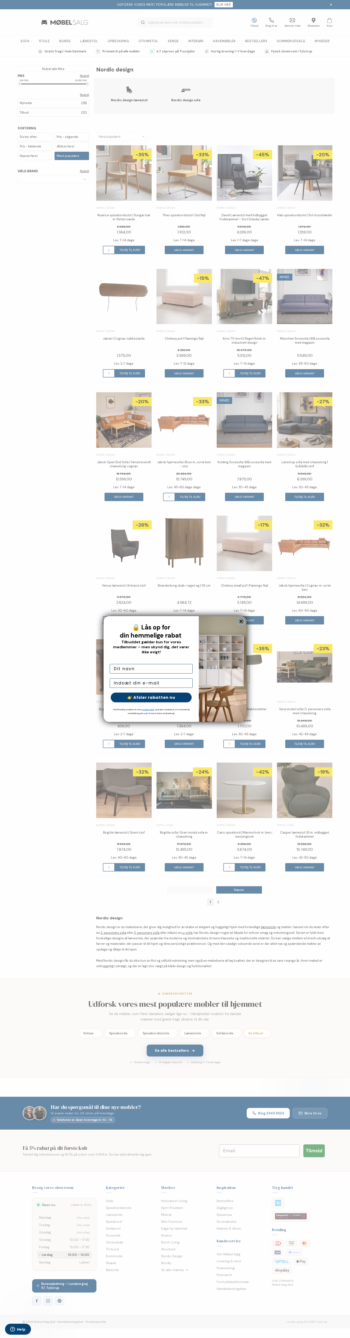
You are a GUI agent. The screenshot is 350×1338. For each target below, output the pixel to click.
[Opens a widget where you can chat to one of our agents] (18, 1330)
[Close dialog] (241, 621)
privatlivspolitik (148, 710)
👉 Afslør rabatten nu (151, 697)
